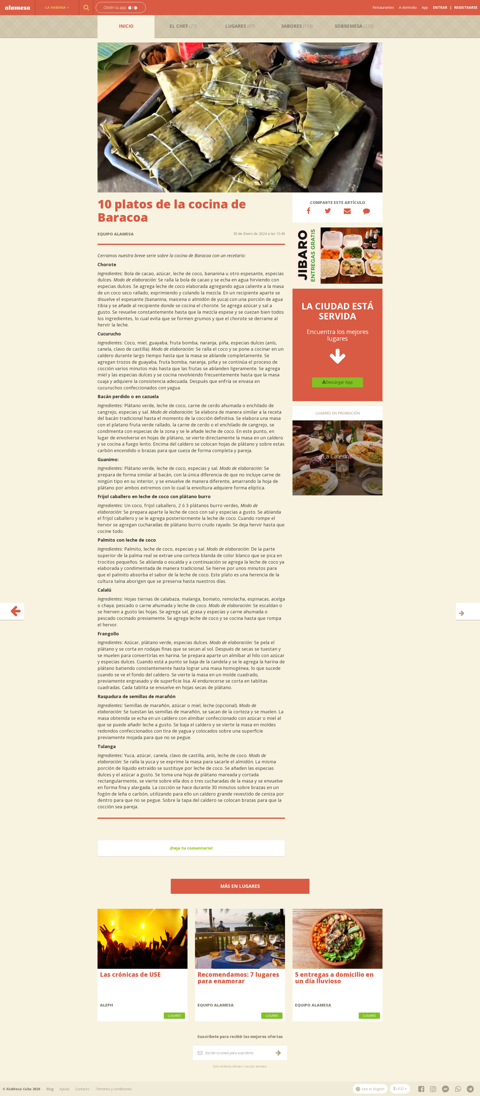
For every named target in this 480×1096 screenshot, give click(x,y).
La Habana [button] (55, 7)
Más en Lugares (240, 886)
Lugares (240, 26)
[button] (121, 7)
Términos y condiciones (113, 1089)
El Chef (183, 26)
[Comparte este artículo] (308, 210)
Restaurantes (383, 7)
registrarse (466, 7)
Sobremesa (354, 26)
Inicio (126, 26)
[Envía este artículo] (347, 210)
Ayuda (64, 1089)
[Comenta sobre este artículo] (366, 210)
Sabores (297, 26)
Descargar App (339, 382)
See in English (373, 1089)
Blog (50, 1089)
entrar (440, 7)
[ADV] (337, 255)
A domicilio (408, 7)
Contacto (82, 1089)
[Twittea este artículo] (327, 210)
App (425, 7)
